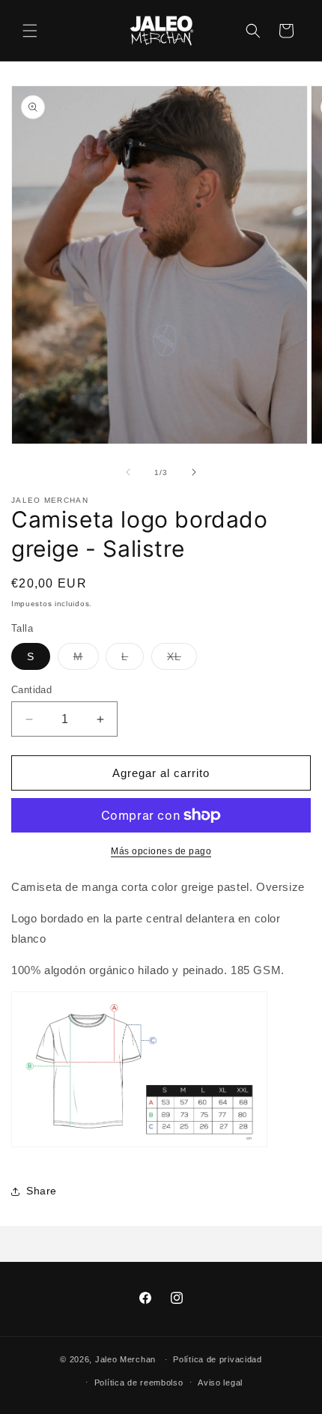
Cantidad (31, 689)
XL (182, 660)
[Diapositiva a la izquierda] (128, 472)
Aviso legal (220, 1382)
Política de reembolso (138, 1382)
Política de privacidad (217, 1359)
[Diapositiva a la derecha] (193, 472)
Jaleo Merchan (125, 1359)
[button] (29, 30)
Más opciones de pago (161, 851)
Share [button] (41, 1191)
